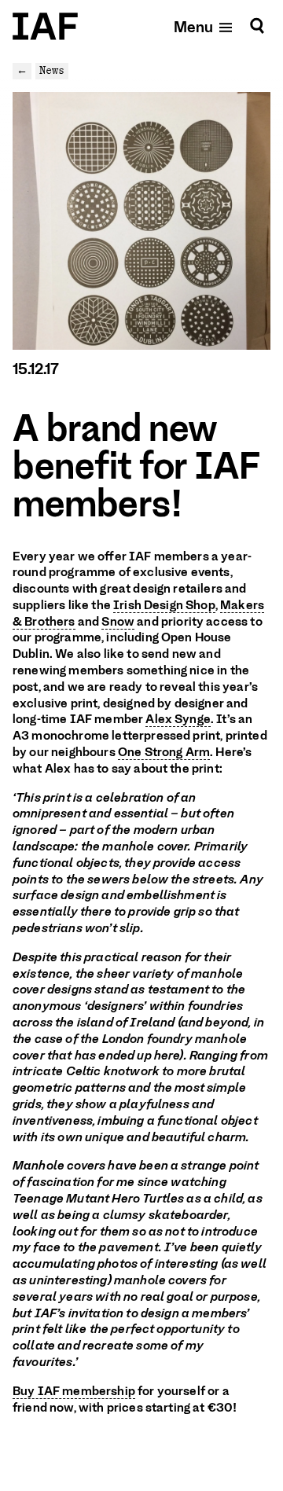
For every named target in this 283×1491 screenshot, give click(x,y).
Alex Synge (178, 719)
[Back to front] (45, 26)
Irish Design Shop (164, 605)
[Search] (257, 26)
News (51, 70)
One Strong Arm (164, 752)
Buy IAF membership (74, 1391)
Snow (117, 622)
